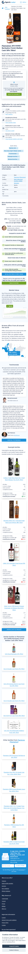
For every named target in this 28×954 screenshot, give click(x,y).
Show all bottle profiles (14, 629)
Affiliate (3, 906)
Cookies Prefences (14, 950)
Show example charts (10, 122)
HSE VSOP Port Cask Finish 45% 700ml (14, 716)
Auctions (4, 886)
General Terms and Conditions (9, 920)
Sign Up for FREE (14, 283)
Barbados (16, 183)
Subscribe (20, 865)
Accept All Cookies (14, 946)
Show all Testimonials (14, 440)
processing (21, 869)
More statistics (9, 114)
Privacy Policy (5, 922)
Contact (4, 917)
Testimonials (5, 898)
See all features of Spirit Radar (14, 274)
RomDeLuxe (17, 435)
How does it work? (9, 130)
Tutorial (4, 901)
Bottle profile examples (7, 883)
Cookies (4, 925)
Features (4, 881)
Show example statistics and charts (13, 139)
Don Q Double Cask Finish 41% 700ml (14, 669)
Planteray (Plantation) (20, 177)
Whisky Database (6, 891)
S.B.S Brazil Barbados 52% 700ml (14, 654)
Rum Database (7, 8)
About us (4, 908)
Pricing (3, 903)
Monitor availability (14, 94)
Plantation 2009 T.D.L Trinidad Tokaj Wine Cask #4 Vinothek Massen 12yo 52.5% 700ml (14, 808)
